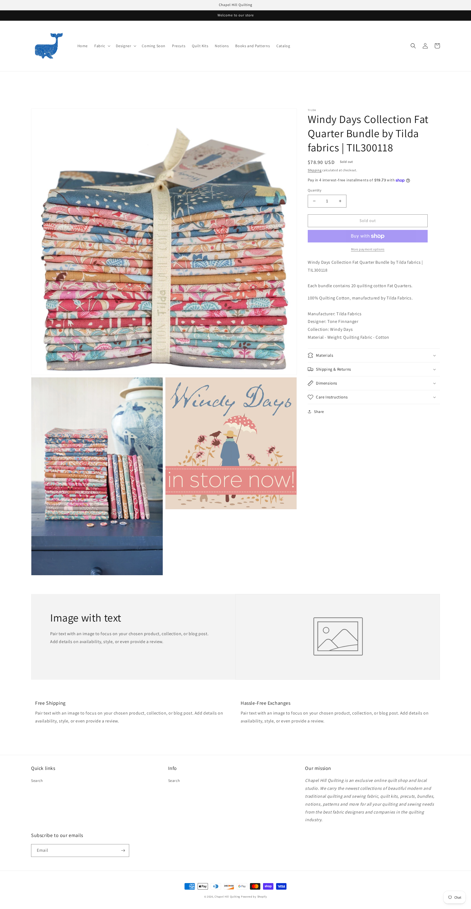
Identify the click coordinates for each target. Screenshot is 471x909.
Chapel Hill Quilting (227, 896)
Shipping (315, 170)
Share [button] (319, 411)
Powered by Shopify (254, 896)
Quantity (314, 190)
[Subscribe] (123, 850)
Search (37, 780)
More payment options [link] (368, 249)
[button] (102, 46)
